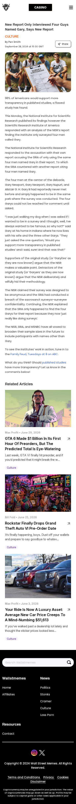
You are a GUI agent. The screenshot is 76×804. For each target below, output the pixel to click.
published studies (54, 362)
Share (65, 43)
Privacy (49, 777)
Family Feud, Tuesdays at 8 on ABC (34, 354)
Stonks (45, 694)
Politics (45, 687)
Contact (8, 733)
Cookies (63, 777)
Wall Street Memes (44, 763)
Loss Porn (47, 715)
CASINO (40, 7)
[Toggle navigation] (71, 7)
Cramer (46, 701)
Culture (11, 36)
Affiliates (8, 694)
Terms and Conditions (24, 777)
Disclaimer (38, 781)
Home (6, 687)
